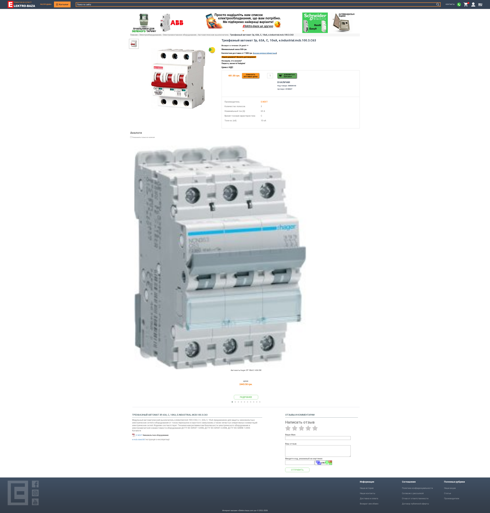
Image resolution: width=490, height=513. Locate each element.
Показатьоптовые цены (251, 76)
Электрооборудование (150, 35)
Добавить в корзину (289, 76)
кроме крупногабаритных (265, 53)
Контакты (450, 4)
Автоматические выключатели (213, 35)
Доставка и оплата (369, 498)
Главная (134, 35)
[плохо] (294, 428)
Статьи (447, 493)
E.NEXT (139, 435)
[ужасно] (288, 428)
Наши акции (450, 488)
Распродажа (45, 4)
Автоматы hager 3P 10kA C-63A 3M (246, 370)
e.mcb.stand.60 (138, 439)
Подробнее (246, 397)
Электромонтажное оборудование (179, 35)
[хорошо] (308, 428)
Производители (451, 498)
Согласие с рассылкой (413, 493)
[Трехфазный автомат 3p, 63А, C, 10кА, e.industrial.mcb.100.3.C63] (179, 79)
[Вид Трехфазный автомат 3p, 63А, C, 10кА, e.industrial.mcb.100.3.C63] (139, 44)
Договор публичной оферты (415, 504)
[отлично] (315, 428)
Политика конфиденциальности (417, 488)
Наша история (366, 488)
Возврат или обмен (369, 504)
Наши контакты (367, 493)
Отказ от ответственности (415, 498)
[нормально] (301, 428)
